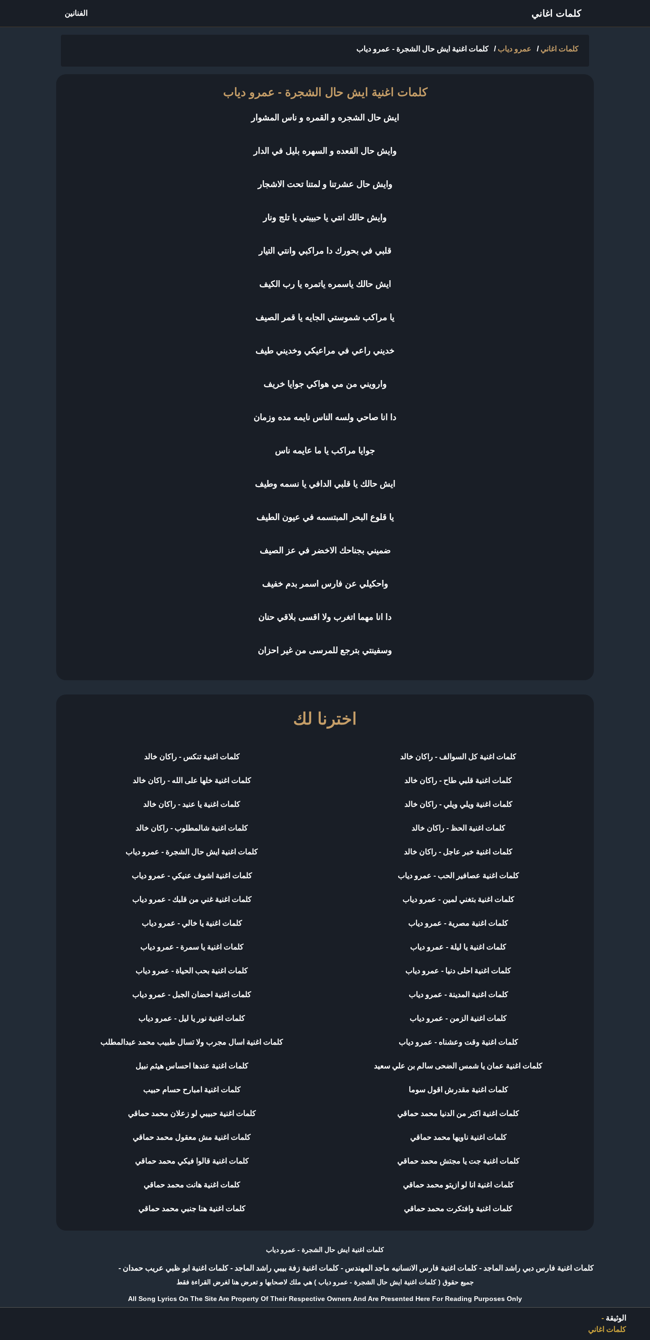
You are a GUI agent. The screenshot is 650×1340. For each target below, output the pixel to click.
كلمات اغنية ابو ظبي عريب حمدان (174, 1268)
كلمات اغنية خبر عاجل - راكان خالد (458, 852)
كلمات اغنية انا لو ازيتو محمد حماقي (458, 1185)
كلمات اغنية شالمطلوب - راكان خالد (192, 828)
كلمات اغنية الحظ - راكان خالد (458, 828)
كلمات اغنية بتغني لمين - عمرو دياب (458, 899)
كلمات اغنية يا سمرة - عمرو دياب (192, 947)
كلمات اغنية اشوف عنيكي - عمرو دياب (192, 875)
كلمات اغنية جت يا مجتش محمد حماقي (458, 1161)
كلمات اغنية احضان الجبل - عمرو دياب (191, 994)
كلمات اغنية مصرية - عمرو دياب (458, 923)
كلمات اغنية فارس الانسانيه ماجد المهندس (410, 1268)
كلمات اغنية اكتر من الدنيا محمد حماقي (458, 1113)
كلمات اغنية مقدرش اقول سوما (458, 1090)
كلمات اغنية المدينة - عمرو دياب (458, 994)
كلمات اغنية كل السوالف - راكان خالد (458, 757)
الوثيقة (616, 1318)
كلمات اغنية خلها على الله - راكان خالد (192, 780)
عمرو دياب (515, 49)
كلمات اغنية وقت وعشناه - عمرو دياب (458, 1042)
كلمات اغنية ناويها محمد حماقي (458, 1137)
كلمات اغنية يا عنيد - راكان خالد (191, 804)
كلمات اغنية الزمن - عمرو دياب (458, 1018)
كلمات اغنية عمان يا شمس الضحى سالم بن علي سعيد (458, 1066)
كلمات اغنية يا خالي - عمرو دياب (192, 923)
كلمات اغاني (556, 13)
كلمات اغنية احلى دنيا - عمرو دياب (458, 971)
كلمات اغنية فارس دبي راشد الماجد (538, 1268)
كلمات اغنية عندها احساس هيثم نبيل (192, 1066)
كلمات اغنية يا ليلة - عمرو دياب (458, 947)
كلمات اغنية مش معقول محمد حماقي (192, 1137)
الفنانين (76, 13)
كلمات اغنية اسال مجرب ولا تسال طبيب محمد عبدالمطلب (191, 1042)
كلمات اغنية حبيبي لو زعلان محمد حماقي (192, 1113)
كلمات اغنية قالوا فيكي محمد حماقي (192, 1161)
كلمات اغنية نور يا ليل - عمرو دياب (191, 1018)
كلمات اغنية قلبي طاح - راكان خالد (458, 780)
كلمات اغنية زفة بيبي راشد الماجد (286, 1268)
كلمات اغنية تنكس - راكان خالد (192, 757)
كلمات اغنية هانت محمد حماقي (192, 1185)
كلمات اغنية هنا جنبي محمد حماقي (192, 1208)
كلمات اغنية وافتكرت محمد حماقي (458, 1208)
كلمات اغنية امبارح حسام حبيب (192, 1090)
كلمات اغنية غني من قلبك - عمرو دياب (192, 899)
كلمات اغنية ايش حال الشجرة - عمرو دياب (192, 852)
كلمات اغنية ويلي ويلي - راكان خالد (458, 804)
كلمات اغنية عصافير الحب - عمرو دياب (458, 875)
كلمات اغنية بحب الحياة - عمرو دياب (192, 971)
